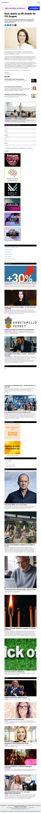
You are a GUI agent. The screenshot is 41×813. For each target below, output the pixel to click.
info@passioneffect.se (8, 73)
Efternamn (6, 135)
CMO (7, 463)
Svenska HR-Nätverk (8, 251)
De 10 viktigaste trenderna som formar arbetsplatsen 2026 (17, 412)
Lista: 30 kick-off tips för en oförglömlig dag (14, 671)
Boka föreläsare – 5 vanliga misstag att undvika (16, 118)
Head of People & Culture (10, 466)
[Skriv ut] (16, 25)
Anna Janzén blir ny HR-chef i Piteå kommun (13, 86)
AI (4, 388)
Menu (38, 2)
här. (29, 808)
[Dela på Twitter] (5, 25)
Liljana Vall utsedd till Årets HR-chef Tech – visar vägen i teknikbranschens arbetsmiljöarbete (17, 792)
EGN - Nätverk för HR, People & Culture (11, 247)
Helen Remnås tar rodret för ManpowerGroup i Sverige (15, 94)
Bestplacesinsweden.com (35, 811)
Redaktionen (6, 72)
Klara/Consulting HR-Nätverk (9, 258)
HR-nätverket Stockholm (8, 254)
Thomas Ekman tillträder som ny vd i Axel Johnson (15, 504)
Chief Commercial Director (10, 464)
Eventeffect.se (18, 811)
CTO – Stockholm (9, 460)
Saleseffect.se (11, 811)
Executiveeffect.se (4, 811)
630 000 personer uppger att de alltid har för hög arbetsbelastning (19, 329)
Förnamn (6, 131)
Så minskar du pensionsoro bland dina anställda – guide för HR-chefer (20, 589)
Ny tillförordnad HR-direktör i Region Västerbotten (14, 79)
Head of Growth (9, 461)
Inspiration (7, 769)
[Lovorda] (20, 9)
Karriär (10, 11)
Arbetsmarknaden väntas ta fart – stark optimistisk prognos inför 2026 (20, 283)
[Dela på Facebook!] (8, 25)
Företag (5, 143)
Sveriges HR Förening (8, 249)
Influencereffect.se (25, 811)
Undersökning (7, 284)
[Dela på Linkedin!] (11, 25)
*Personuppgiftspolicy (29, 148)
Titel (5, 139)
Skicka (7, 150)
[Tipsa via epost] (13, 25)
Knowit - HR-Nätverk (8, 260)
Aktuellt (6, 413)
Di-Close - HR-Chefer (8, 256)
